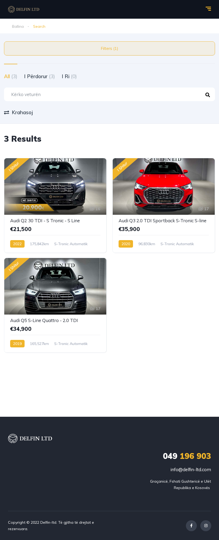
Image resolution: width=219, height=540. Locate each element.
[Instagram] (205, 525)
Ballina (18, 26)
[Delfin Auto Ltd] (23, 9)
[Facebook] (191, 525)
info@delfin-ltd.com (190, 469)
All (10, 76)
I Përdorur (39, 76)
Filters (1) (109, 48)
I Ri (69, 76)
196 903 (187, 456)
